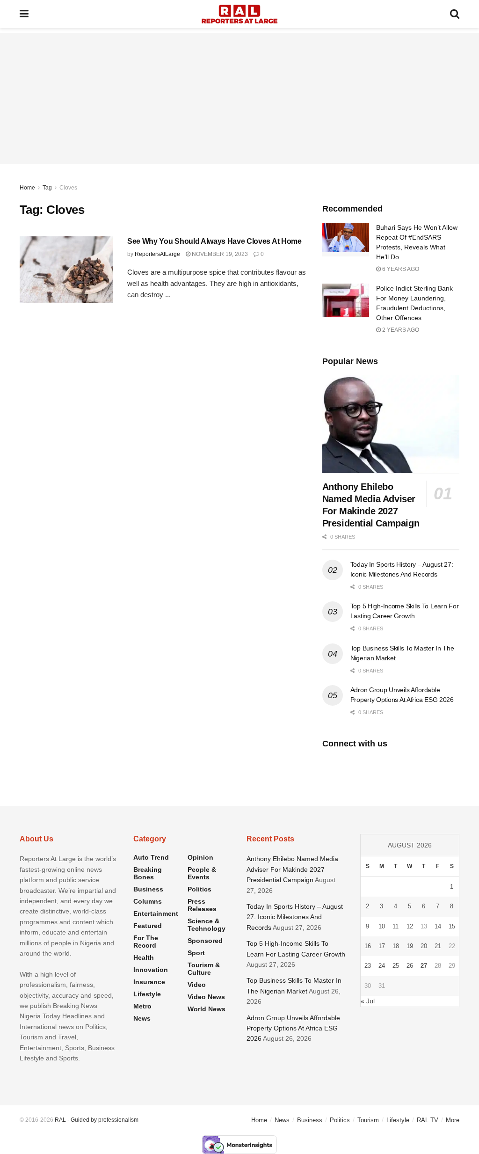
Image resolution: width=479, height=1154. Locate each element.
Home (27, 187)
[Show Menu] (24, 14)
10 (381, 926)
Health (143, 957)
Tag (47, 187)
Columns (147, 901)
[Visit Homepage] (239, 14)
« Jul (368, 1001)
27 (424, 965)
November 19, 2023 (219, 254)
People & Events (202, 873)
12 (409, 926)
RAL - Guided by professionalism (96, 1120)
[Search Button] (454, 14)
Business (148, 889)
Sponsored (205, 940)
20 (424, 945)
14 (438, 926)
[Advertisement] (239, 98)
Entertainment (155, 913)
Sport (196, 953)
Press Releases (202, 905)
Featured (147, 925)
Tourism (368, 1120)
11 (395, 926)
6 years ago (400, 269)
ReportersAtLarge (157, 254)
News (142, 1018)
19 (409, 945)
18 (395, 945)
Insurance (149, 982)
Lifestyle (147, 994)
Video (197, 984)
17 (381, 945)
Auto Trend (151, 857)
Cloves (68, 187)
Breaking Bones (147, 873)
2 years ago (400, 330)
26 (409, 965)
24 (381, 965)
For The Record (145, 941)
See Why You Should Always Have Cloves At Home (214, 241)
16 (367, 945)
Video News (206, 997)
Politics (199, 889)
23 (367, 965)
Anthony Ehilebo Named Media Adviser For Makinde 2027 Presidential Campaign (292, 869)
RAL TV (427, 1120)
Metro (142, 1006)
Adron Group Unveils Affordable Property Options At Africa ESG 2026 (293, 1028)
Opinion (200, 857)
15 (452, 926)
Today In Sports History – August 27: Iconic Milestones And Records (295, 917)
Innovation (150, 969)
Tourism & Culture (204, 968)
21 (438, 945)
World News (206, 1009)
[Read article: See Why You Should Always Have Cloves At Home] (66, 269)
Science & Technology (206, 924)
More (452, 1120)
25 (395, 965)
